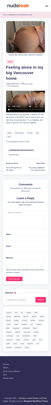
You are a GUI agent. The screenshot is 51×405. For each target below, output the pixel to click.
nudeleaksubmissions (21, 150)
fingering (9, 332)
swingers (9, 347)
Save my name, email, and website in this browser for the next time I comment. (25, 271)
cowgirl (16, 324)
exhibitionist (26, 328)
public (8, 343)
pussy (15, 343)
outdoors (26, 339)
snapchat (30, 343)
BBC (36, 312)
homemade (10, 335)
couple (8, 324)
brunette (29, 133)
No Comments (14, 86)
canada (33, 320)
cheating (41, 320)
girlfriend (17, 332)
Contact (6, 364)
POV (40, 339)
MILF (35, 335)
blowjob (16, 320)
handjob (36, 332)
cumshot (38, 324)
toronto (27, 347)
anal (16, 312)
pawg (34, 339)
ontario (18, 339)
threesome (18, 347)
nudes (10, 62)
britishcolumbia (19, 133)
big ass (9, 316)
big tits (42, 316)
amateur (9, 312)
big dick (34, 316)
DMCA (5, 368)
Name (9, 234)
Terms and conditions (11, 371)
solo (38, 343)
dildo (37, 133)
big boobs (17, 316)
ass (22, 312)
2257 (5, 375)
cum (31, 324)
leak (18, 335)
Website (9, 258)
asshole (29, 312)
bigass (9, 133)
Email (9, 246)
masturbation (26, 335)
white (9, 136)
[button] (14, 155)
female (35, 328)
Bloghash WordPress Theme (36, 401)
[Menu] (47, 6)
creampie (24, 324)
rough (22, 343)
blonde (9, 320)
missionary (10, 339)
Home (5, 14)
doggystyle (16, 328)
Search (9, 292)
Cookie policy (8, 378)
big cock (26, 316)
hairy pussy (27, 332)
